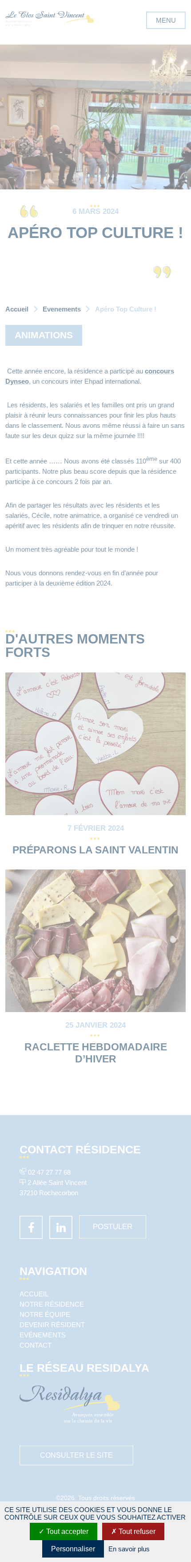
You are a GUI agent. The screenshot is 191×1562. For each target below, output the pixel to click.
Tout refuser (136, 1531)
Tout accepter (66, 1531)
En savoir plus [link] (129, 1549)
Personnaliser (73, 1549)
